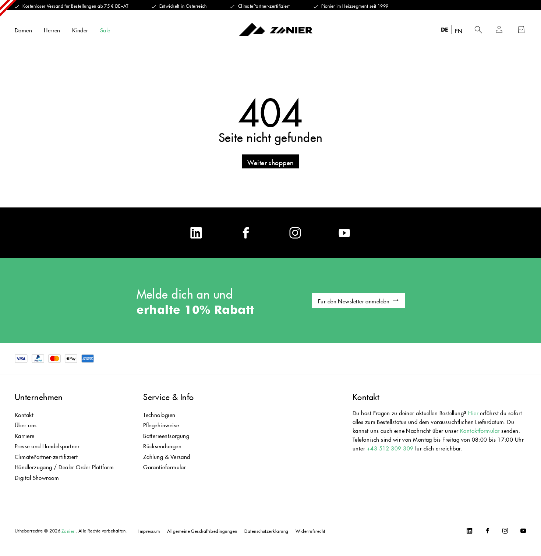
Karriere (25, 434)
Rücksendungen (162, 445)
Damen (23, 29)
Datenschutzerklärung (266, 530)
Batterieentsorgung (166, 434)
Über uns (26, 424)
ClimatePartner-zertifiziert (46, 455)
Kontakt (24, 414)
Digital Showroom (37, 476)
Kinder (80, 29)
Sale (105, 29)
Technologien (159, 414)
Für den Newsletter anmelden (353, 300)
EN (459, 30)
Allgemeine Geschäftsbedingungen (202, 530)
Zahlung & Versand (166, 455)
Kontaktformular (480, 429)
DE (445, 29)
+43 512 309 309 (390, 447)
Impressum (149, 530)
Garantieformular (164, 466)
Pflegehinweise (161, 424)
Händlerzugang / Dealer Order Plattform (64, 466)
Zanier (68, 530)
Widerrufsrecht (310, 530)
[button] (478, 29)
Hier (473, 412)
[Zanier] (275, 29)
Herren (52, 29)
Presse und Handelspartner (47, 445)
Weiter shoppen (270, 161)
